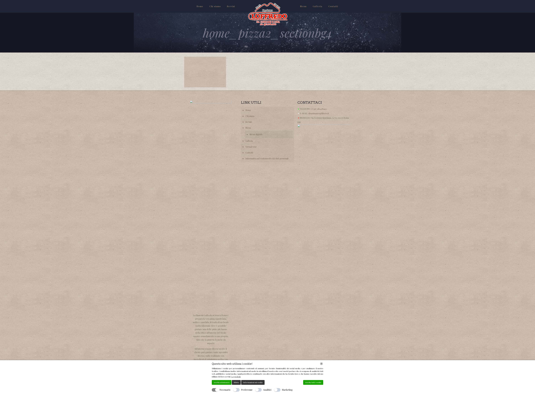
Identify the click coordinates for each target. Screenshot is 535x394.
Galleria (249, 140)
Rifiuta (236, 382)
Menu (248, 127)
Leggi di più (236, 376)
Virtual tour (251, 146)
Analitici (267, 389)
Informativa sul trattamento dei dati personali (266, 158)
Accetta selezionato (222, 382)
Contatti (249, 152)
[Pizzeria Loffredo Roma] (267, 14)
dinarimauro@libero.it (318, 113)
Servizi (248, 121)
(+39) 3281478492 (319, 109)
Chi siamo (249, 116)
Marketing (287, 389)
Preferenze (246, 389)
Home (248, 110)
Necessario (224, 389)
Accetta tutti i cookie (313, 382)
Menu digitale (256, 134)
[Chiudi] (321, 364)
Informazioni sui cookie (253, 382)
